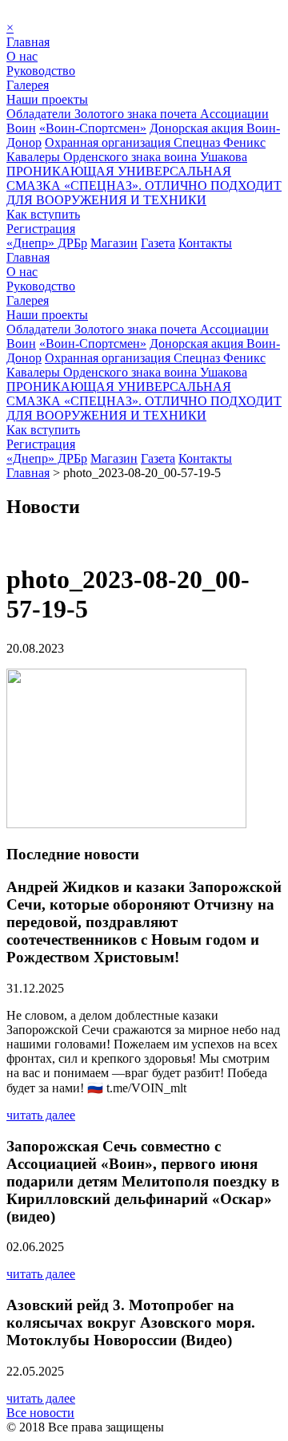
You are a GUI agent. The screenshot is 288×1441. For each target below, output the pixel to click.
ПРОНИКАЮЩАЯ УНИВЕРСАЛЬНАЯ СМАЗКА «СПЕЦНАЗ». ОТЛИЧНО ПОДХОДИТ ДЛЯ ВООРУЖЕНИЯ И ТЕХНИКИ (144, 185)
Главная (28, 42)
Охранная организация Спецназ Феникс (155, 142)
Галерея (27, 85)
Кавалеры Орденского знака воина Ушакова (126, 157)
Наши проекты (47, 99)
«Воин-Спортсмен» (92, 128)
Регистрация (40, 228)
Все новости (40, 1412)
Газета (158, 243)
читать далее (40, 1115)
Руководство (40, 70)
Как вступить (43, 214)
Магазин (114, 243)
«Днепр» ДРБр (46, 243)
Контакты (205, 243)
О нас (22, 56)
